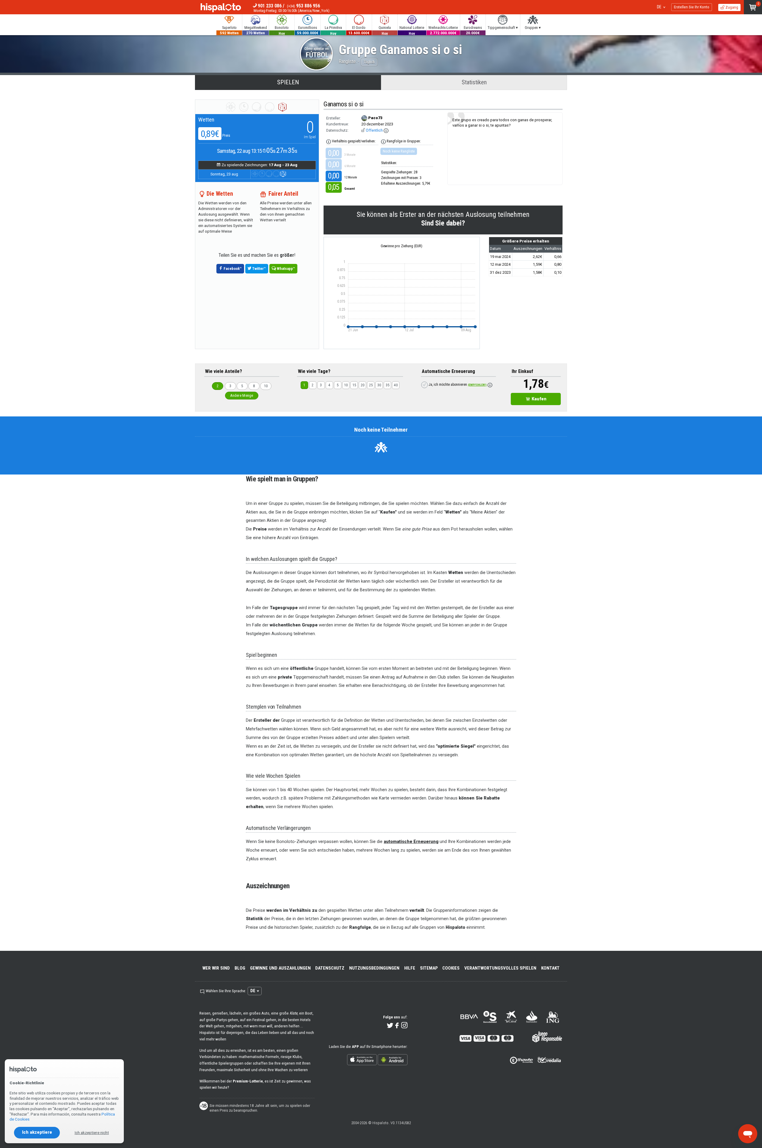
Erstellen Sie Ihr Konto (691, 6)
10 (266, 386)
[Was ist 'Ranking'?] (383, 141)
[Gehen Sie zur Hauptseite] (221, 8)
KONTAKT (550, 968)
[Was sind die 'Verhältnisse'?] (328, 141)
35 (388, 385)
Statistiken (474, 82)
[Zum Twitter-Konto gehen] (390, 1025)
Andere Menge (241, 395)
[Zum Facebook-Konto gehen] (397, 1025)
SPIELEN (288, 82)
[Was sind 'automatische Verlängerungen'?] (490, 384)
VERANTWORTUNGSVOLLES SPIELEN (500, 968)
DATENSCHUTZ (329, 968)
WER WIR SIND (216, 968)
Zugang (731, 7)
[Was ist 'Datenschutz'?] (386, 130)
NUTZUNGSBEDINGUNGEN (374, 968)
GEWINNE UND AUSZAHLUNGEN (280, 968)
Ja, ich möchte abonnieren (457, 384)
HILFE (409, 968)
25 (371, 385)
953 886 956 (303, 6)
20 (363, 385)
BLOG (240, 968)
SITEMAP (429, 968)
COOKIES (451, 968)
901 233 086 (270, 6)
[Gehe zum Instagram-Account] (404, 1025)
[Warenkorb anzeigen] (753, 7)
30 (379, 385)
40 (396, 385)
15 (354, 385)
